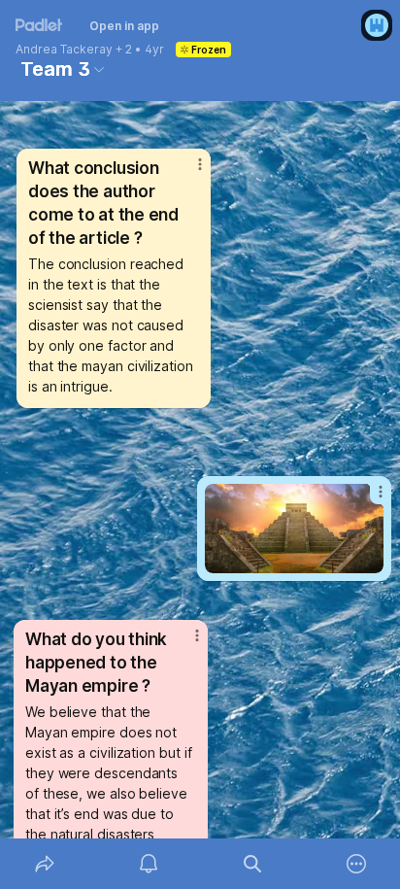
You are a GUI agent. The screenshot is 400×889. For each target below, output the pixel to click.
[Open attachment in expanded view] (294, 528)
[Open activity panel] (148, 863)
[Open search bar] (252, 863)
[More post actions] (368, 499)
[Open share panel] (44, 863)
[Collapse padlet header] (99, 69)
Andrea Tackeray (64, 49)
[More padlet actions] (356, 863)
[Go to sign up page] (376, 25)
